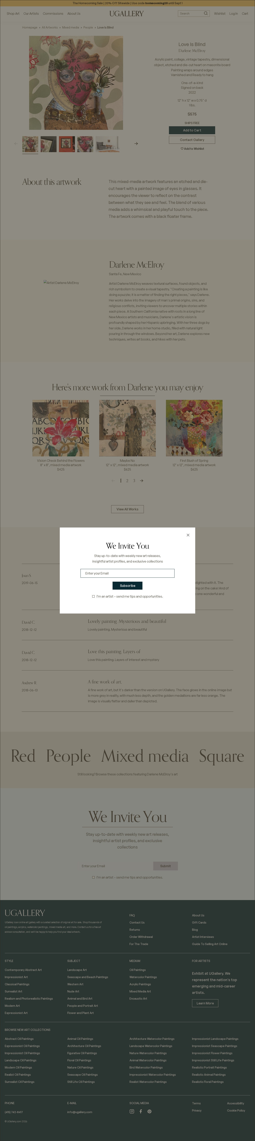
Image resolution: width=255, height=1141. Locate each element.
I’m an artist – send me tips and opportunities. (130, 596)
